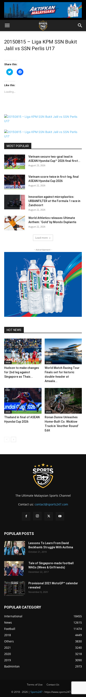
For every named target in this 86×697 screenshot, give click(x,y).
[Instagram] (37, 516)
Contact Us (53, 684)
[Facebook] (26, 516)
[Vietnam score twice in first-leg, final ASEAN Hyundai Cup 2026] (14, 182)
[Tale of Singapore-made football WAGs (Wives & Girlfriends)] (14, 568)
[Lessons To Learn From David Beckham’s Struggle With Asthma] (14, 548)
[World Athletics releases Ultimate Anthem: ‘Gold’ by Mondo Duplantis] (14, 223)
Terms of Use (35, 684)
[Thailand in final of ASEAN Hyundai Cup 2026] (23, 401)
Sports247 (36, 692)
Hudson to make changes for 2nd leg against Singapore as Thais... (21, 372)
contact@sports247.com (51, 504)
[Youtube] (60, 516)
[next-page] (13, 439)
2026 (7, 362)
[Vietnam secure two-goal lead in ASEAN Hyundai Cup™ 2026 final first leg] (14, 162)
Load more (41, 237)
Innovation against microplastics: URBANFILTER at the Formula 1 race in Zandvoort (54, 201)
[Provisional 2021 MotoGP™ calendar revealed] (14, 588)
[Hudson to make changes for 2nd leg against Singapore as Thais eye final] (23, 351)
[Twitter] (48, 516)
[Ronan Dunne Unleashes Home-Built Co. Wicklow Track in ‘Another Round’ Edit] (63, 401)
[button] (7, 25)
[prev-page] (6, 439)
